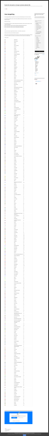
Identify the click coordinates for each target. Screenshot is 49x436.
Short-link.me (36, 59)
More (36, 48)
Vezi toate (43, 54)
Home (5, 428)
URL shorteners (38, 81)
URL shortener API (7, 430)
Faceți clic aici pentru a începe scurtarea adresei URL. (17, 5)
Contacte (6, 431)
